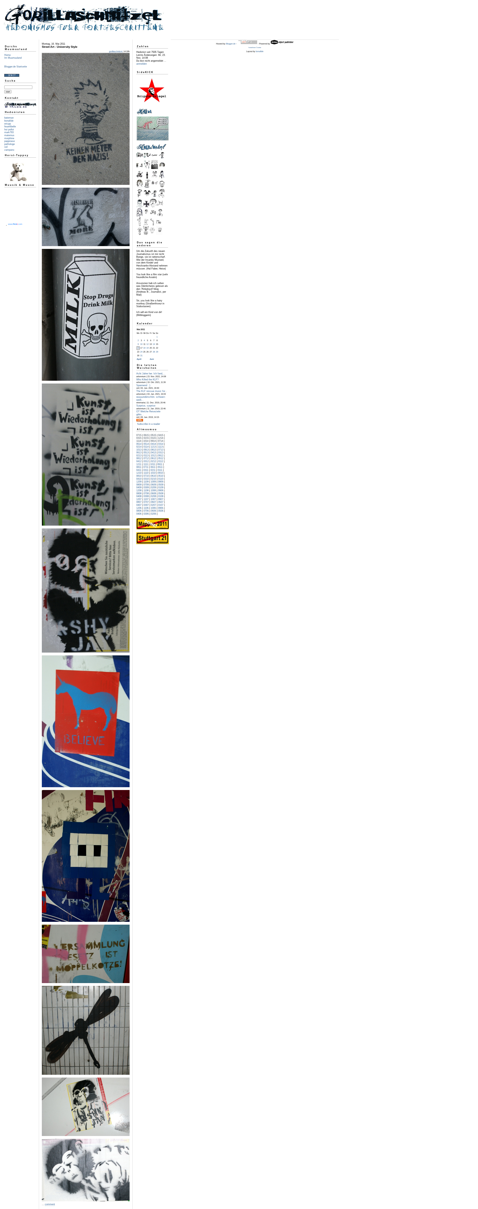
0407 (139, 505)
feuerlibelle (10, 126)
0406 (139, 513)
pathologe (9, 144)
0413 (153, 452)
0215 (146, 438)
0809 (139, 484)
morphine (9, 138)
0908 (160, 490)
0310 (146, 478)
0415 (160, 435)
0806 (139, 510)
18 (144, 348)
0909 (160, 481)
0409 (139, 487)
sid (5, 146)
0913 (146, 449)
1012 (153, 455)
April (139, 359)
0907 (160, 499)
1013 (139, 449)
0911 (159, 464)
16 (138, 348)
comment (50, 1204)
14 (154, 344)
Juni (152, 359)
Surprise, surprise (145, 405)
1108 (146, 490)
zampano (9, 149)
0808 (139, 493)
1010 (153, 472)
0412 (139, 461)
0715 (139, 435)
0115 (153, 438)
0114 (146, 446)
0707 (146, 502)
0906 (160, 508)
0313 (160, 452)
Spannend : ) (143, 385)
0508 (160, 493)
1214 (160, 438)
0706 (146, 510)
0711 (145, 467)
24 (141, 352)
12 (147, 344)
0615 (146, 435)
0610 (153, 475)
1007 (153, 499)
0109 (160, 487)
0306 (146, 513)
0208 (153, 496)
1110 (146, 472)
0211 (153, 470)
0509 (160, 484)
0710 (146, 475)
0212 (153, 461)
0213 (139, 455)
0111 (160, 470)
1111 (145, 464)
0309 (146, 487)
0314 (160, 444)
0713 (160, 449)
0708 (146, 493)
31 (141, 355)
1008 (153, 490)
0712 (146, 458)
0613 (139, 452)
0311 (145, 470)
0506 (160, 510)
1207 (139, 499)
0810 (139, 475)
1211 (138, 464)
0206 (153, 513)
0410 (139, 478)
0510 (160, 475)
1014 (145, 441)
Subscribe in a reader (148, 424)
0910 (160, 472)
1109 (146, 481)
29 (157, 352)
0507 (160, 502)
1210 (139, 472)
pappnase (9, 141)
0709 (146, 484)
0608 (153, 493)
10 (141, 344)
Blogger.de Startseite (15, 66)
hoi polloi (9, 129)
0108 (160, 496)
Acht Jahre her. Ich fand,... (150, 373)
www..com (15, 224)
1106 (146, 508)
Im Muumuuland (13, 57)
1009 (153, 481)
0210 (153, 478)
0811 (138, 467)
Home (7, 55)
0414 (153, 444)
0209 (153, 487)
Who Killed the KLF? (147, 379)
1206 (139, 508)
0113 (146, 455)
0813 (153, 449)
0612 (153, 458)
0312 (146, 461)
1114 (138, 441)
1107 (146, 499)
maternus (9, 135)
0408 (139, 496)
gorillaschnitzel (115, 51)
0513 (146, 452)
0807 (139, 502)
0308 (146, 496)
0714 (160, 441)
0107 (160, 505)
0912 (160, 455)
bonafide (8, 120)
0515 (153, 435)
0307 (146, 505)
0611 (153, 467)
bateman (9, 117)
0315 (139, 438)
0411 (138, 470)
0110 (160, 478)
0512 (160, 458)
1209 (139, 481)
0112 (160, 461)
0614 (139, 444)
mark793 (9, 132)
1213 (153, 446)
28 (154, 352)
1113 (160, 446)
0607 (153, 502)
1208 (139, 490)
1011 (152, 464)
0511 (160, 467)
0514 (146, 444)
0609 (153, 484)
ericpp (7, 123)
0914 (153, 441)
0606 (153, 510)
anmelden (141, 63)
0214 (139, 446)
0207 (153, 505)
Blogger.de (230, 44)
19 (147, 348)
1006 (153, 508)
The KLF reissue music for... (151, 391)
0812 (139, 458)
